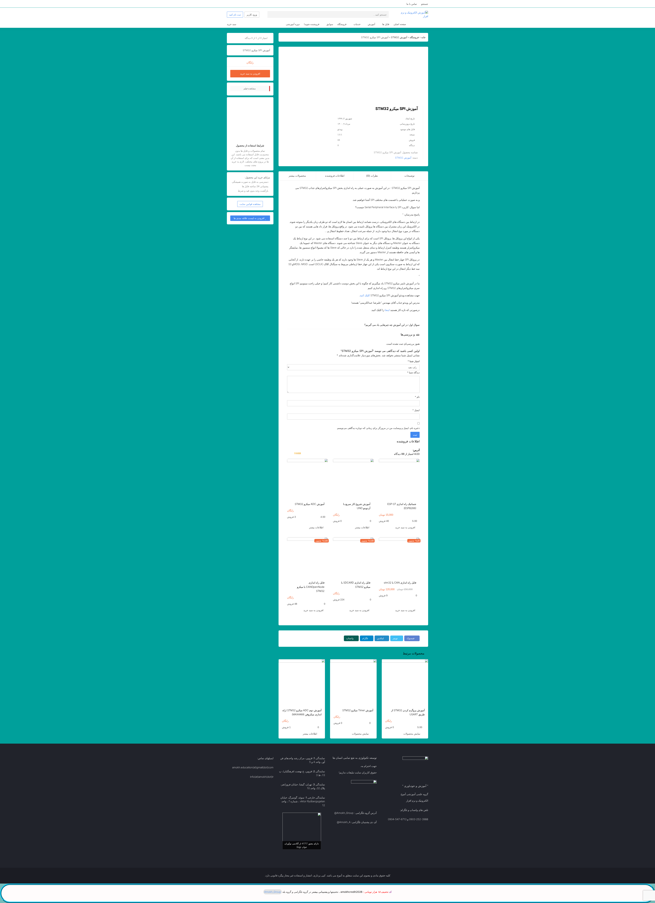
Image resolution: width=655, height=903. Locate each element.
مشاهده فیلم (250, 88)
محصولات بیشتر (297, 175)
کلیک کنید (365, 295)
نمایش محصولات (411, 734)
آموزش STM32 (399, 37)
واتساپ (349, 638)
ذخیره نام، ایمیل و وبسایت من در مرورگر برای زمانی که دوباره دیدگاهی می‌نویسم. (378, 428)
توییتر (395, 638)
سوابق (329, 24)
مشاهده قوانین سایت (250, 204)
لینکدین (380, 638)
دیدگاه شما (413, 372)
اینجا (387, 310)
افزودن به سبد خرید (405, 527)
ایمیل (416, 410)
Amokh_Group (345, 813)
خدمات (357, 24)
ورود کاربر (252, 14)
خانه (423, 37)
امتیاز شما (414, 361)
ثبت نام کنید (235, 14)
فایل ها (385, 24)
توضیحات (409, 175)
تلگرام (365, 638)
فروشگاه (341, 24)
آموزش (371, 24)
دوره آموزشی (293, 24)
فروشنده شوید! (311, 24)
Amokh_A (345, 822)
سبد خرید (231, 24)
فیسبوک (410, 638)
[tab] (409, 175)
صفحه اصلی (400, 24)
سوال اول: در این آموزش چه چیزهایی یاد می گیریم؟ (392, 324)
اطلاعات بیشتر (362, 527)
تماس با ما (411, 3)
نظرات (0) (372, 175)
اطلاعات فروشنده (334, 175)
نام (417, 396)
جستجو (424, 3)
